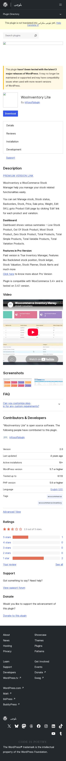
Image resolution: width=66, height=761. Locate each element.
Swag (39, 677)
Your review (9, 564)
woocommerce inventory (50, 503)
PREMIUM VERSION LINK (18, 175)
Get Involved (42, 661)
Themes (39, 640)
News (6, 640)
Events (38, 666)
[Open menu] (61, 4)
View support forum (14, 587)
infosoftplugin (32, 102)
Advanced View (12, 511)
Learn (6, 661)
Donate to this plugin (15, 615)
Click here (8, 273)
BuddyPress (11, 704)
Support (10, 157)
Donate (40, 672)
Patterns (39, 651)
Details (10, 125)
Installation (12, 141)
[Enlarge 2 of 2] (58, 382)
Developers (9, 672)
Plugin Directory (11, 14)
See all (59, 564)
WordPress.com (13, 688)
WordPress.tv (12, 677)
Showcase (40, 634)
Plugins (38, 645)
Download (10, 113)
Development (13, 149)
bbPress (9, 699)
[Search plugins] (36, 35)
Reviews (11, 133)
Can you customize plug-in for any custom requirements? (21, 405)
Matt (7, 693)
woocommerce (55, 496)
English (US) (57, 489)
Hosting (7, 645)
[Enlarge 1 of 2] (27, 382)
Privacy (7, 651)
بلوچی (13, 718)
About (6, 634)
